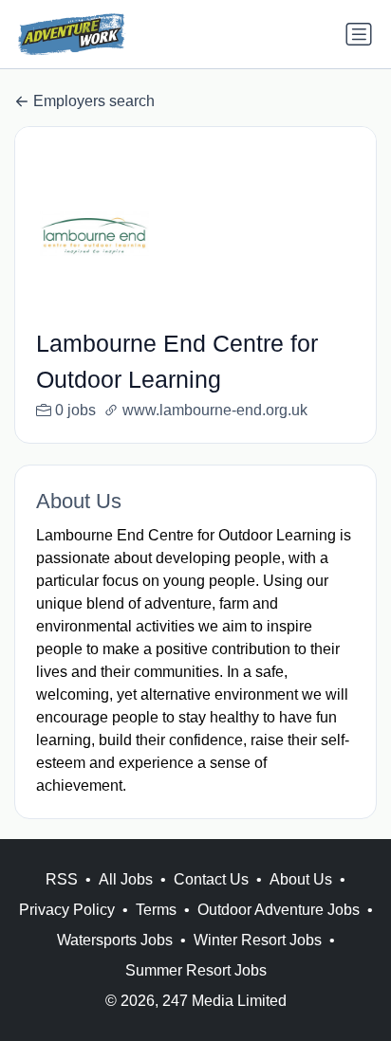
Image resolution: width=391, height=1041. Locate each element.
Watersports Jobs (115, 940)
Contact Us (211, 879)
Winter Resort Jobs (258, 940)
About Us (301, 879)
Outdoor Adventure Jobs (278, 910)
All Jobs (126, 879)
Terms (156, 910)
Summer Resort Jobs (196, 970)
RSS (62, 879)
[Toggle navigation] (359, 34)
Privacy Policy (67, 910)
